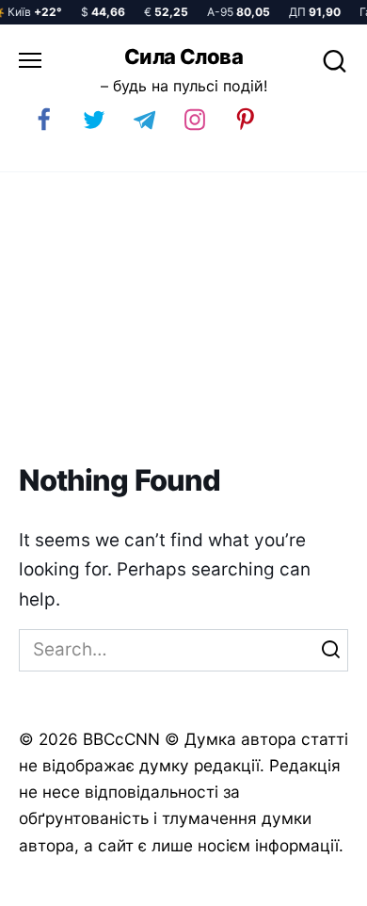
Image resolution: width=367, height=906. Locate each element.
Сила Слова (183, 56)
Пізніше (309, 884)
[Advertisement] (183, 318)
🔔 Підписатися (148, 883)
